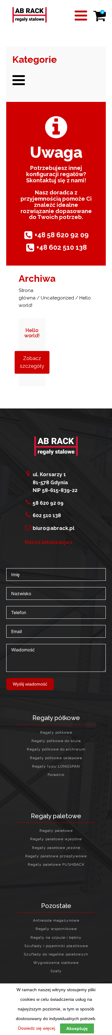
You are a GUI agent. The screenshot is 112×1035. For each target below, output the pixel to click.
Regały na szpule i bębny (56, 938)
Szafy (56, 971)
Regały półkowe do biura (56, 741)
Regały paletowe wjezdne (56, 839)
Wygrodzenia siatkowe (56, 963)
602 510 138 (47, 515)
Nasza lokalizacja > (49, 542)
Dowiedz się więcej (36, 1028)
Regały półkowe (56, 733)
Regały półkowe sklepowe (56, 758)
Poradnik (56, 775)
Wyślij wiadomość (30, 684)
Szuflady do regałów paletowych (56, 954)
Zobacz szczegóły (32, 362)
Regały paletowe (56, 831)
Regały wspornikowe (56, 929)
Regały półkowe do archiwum (56, 749)
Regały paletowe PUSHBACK (56, 865)
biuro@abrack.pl (53, 528)
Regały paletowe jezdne (56, 848)
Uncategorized (57, 298)
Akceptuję (77, 1028)
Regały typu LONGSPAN (56, 766)
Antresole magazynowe (56, 921)
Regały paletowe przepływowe (56, 856)
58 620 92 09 (48, 503)
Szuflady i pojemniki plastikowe (56, 946)
